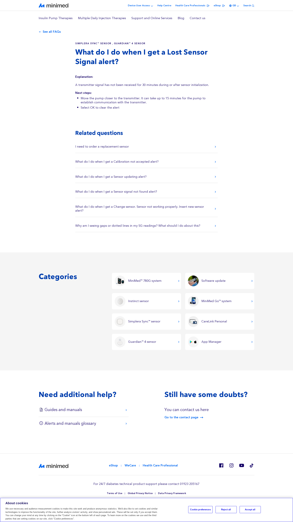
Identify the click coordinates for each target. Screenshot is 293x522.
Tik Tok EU (251, 465)
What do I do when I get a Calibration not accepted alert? (117, 161)
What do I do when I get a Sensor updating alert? (110, 176)
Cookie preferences (200, 509)
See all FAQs (52, 32)
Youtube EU (241, 465)
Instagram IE (231, 465)
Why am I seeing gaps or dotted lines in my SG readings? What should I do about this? (137, 225)
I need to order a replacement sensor (102, 146)
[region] (146, 18)
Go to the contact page (181, 417)
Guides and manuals (63, 409)
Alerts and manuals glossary (70, 423)
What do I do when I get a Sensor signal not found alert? (116, 191)
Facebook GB (221, 465)
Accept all (250, 509)
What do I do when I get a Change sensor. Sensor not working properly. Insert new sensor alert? (139, 208)
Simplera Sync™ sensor (93, 43)
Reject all (226, 509)
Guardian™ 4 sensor (129, 43)
